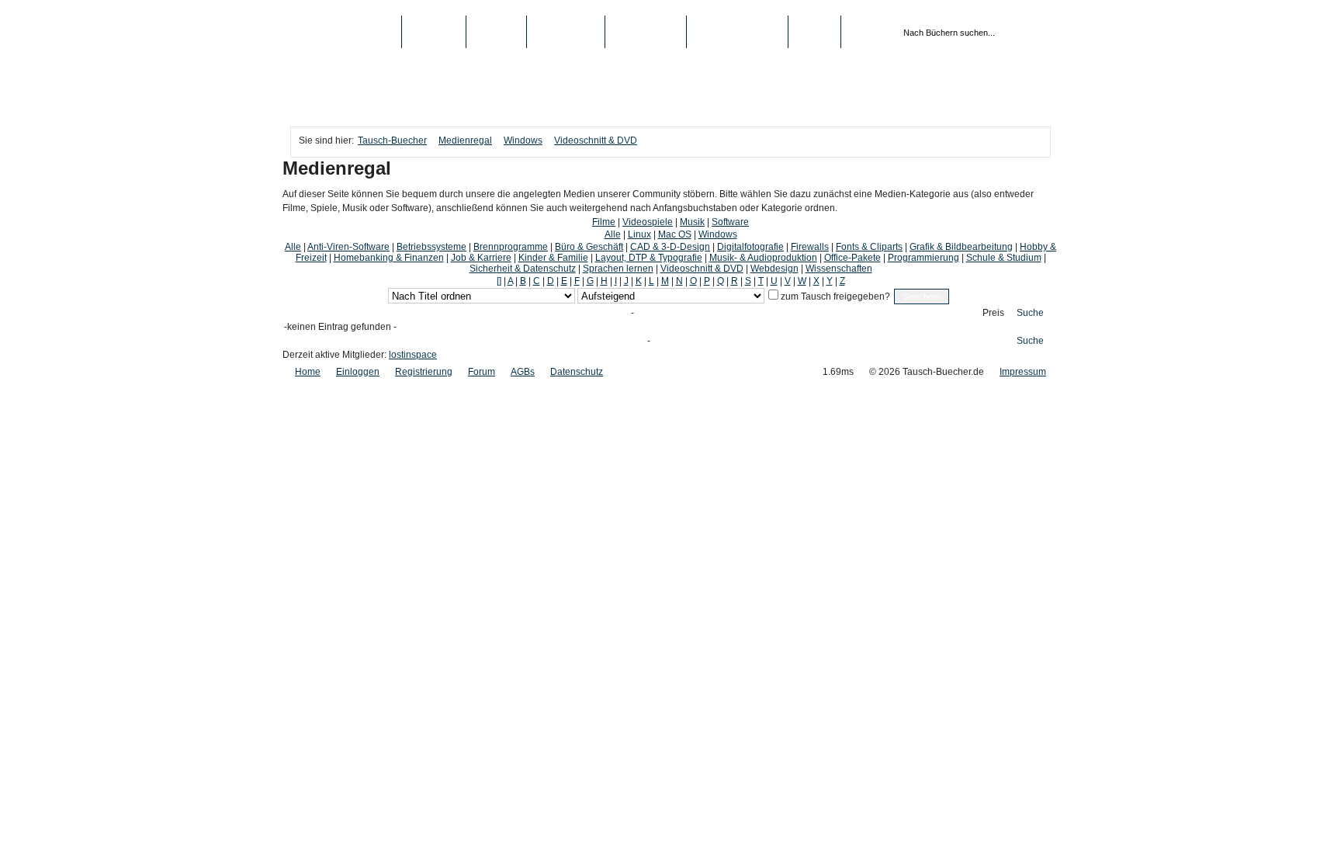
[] (499, 281)
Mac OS (674, 234)
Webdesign (774, 268)
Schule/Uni (645, 31)
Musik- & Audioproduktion (763, 257)
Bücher (434, 31)
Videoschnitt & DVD (595, 140)
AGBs (523, 371)
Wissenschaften (839, 268)
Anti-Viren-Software (348, 246)
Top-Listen (566, 31)
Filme (603, 222)
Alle (613, 234)
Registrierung (737, 31)
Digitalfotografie (750, 246)
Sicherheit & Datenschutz (523, 268)
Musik (692, 222)
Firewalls (810, 246)
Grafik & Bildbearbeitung (961, 246)
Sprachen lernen (618, 268)
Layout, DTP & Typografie (648, 257)
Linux (639, 234)
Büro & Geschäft (589, 246)
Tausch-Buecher (346, 31)
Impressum (1023, 371)
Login (814, 31)
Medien (496, 31)
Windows (523, 140)
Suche (1030, 312)
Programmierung (923, 257)
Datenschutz (576, 371)
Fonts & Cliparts (869, 246)
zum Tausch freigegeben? (834, 296)
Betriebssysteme (431, 246)
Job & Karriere (481, 257)
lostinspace (413, 354)
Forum (481, 371)
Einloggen (357, 371)
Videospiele (647, 222)
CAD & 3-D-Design (670, 246)
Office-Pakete (852, 257)
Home (308, 371)
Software (730, 222)
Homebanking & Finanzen (389, 257)
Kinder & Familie (553, 257)
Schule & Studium (1003, 257)
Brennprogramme (510, 246)
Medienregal (465, 140)
